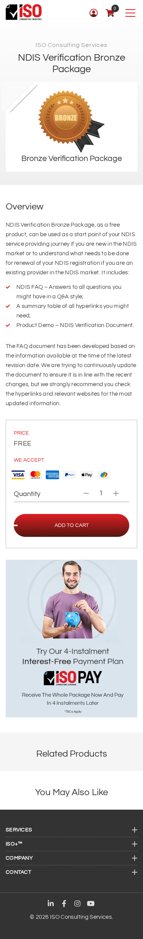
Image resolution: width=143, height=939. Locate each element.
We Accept (29, 460)
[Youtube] (91, 904)
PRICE (21, 433)
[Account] (94, 13)
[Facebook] (64, 904)
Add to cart (72, 525)
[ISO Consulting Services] (24, 12)
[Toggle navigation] (130, 12)
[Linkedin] (51, 904)
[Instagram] (77, 904)
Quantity (27, 494)
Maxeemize (81, 927)
